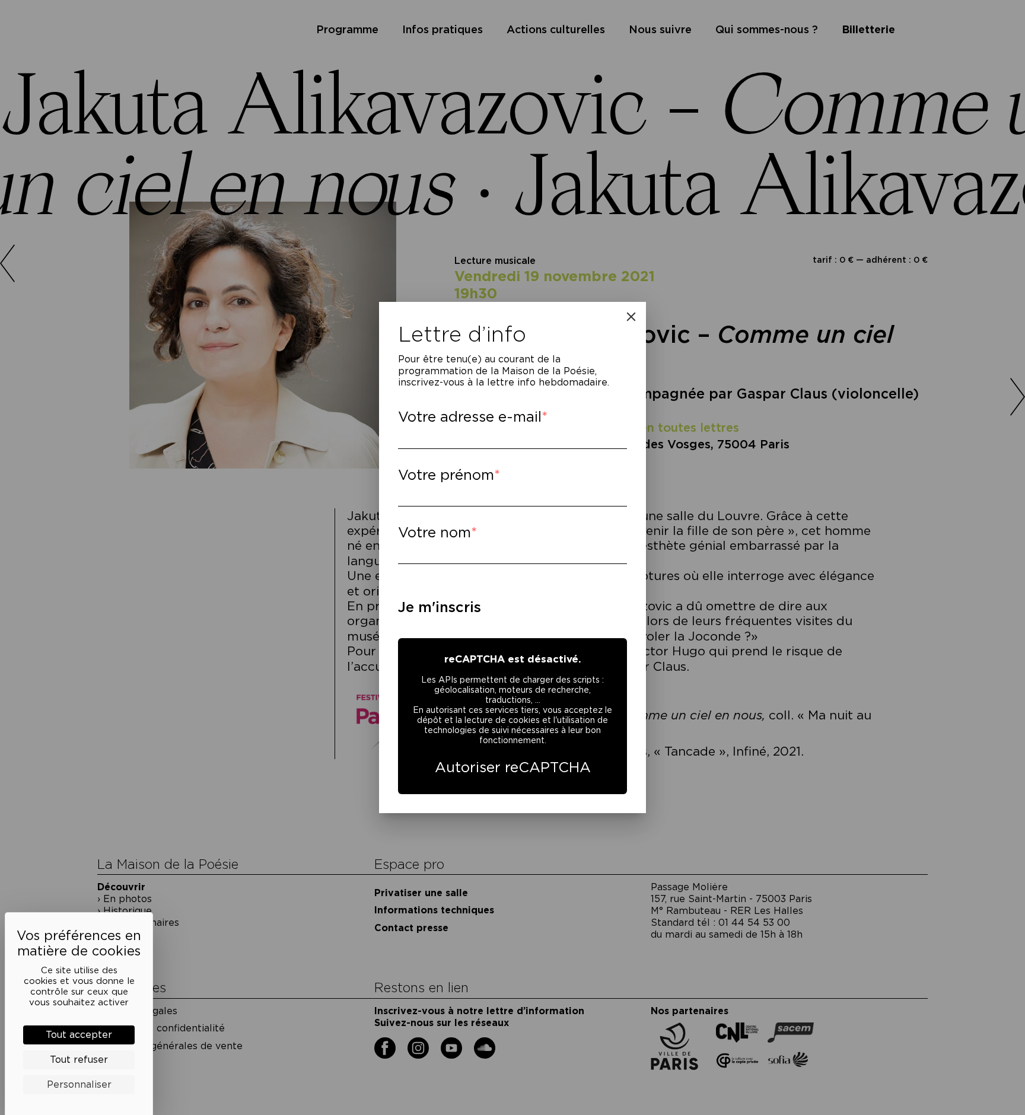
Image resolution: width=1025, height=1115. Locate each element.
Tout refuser (79, 1059)
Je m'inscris (439, 607)
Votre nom (434, 532)
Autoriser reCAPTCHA (513, 767)
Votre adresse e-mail (470, 416)
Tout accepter (79, 1034)
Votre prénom (446, 474)
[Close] (631, 317)
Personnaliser (79, 1084)
